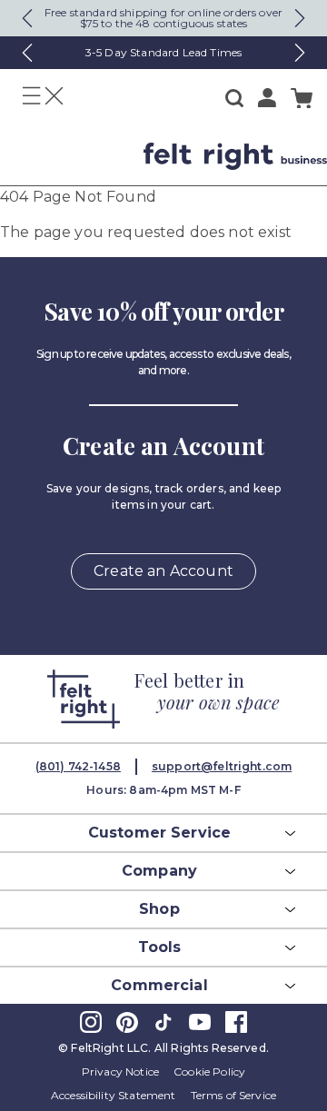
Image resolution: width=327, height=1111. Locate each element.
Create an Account (163, 571)
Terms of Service (234, 1095)
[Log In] (267, 97)
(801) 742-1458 (78, 766)
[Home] (64, 156)
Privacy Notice (120, 1071)
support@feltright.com (222, 766)
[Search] (234, 98)
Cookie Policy (209, 1071)
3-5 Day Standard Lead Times (163, 52)
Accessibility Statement (113, 1095)
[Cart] (301, 98)
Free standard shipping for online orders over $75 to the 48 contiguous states (163, 17)
